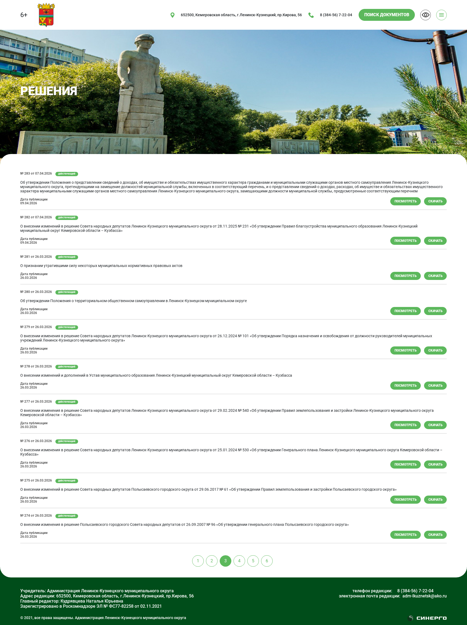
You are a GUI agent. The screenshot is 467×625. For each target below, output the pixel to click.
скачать (435, 201)
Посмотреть (405, 201)
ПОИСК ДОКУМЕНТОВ (386, 14)
